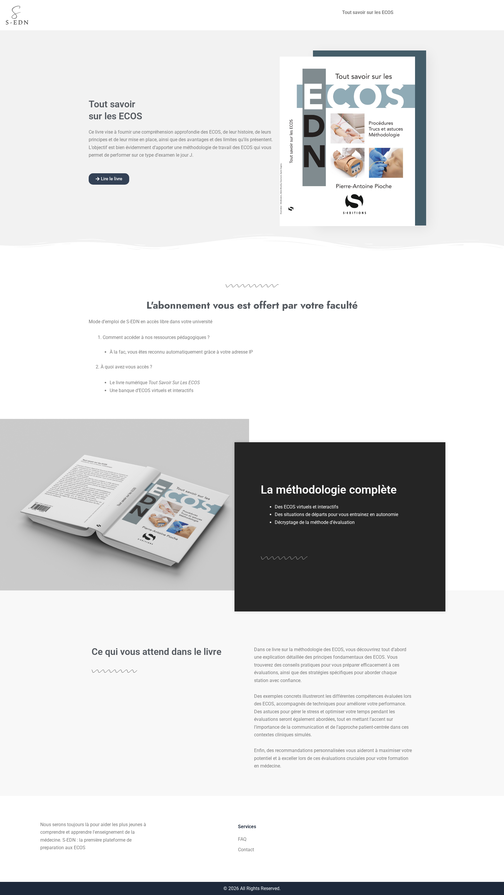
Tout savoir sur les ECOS (367, 12)
